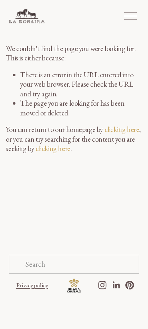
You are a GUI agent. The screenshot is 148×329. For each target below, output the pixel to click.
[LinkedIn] (116, 285)
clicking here (122, 129)
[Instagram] (102, 285)
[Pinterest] (129, 285)
